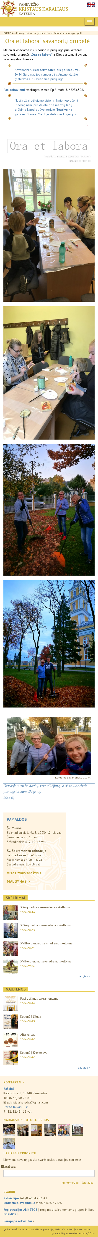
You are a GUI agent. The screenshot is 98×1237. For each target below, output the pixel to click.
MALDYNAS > (18, 881)
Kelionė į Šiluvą (30, 1016)
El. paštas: (8, 1166)
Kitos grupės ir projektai (30, 33)
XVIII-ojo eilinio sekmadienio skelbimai (46, 943)
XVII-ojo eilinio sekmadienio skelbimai (46, 961)
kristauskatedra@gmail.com (29, 1102)
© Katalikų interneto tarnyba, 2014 (73, 1233)
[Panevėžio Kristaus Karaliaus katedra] (49, 8)
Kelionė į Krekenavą (33, 1053)
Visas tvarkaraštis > (24, 872)
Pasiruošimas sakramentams (39, 998)
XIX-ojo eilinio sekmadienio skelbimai (45, 925)
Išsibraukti (87, 1182)
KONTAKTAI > (13, 1082)
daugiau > (84, 976)
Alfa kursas (27, 1035)
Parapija (8, 33)
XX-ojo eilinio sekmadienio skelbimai (45, 907)
